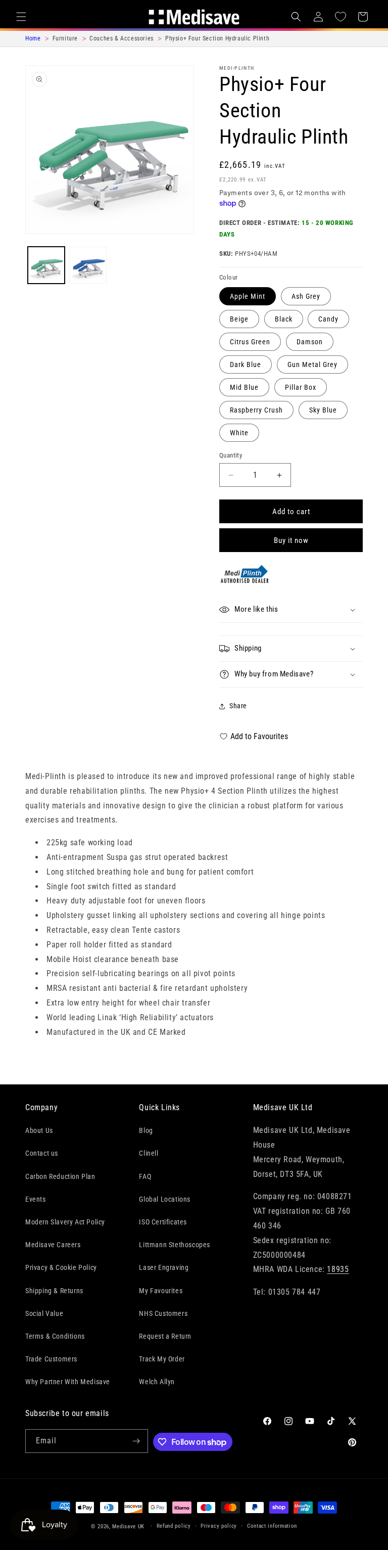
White (239, 433)
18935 (338, 1269)
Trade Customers (51, 1359)
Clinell (148, 1153)
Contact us (41, 1153)
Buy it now (291, 540)
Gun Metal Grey (312, 364)
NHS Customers (163, 1313)
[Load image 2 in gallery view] (88, 265)
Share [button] (238, 706)
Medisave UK (128, 1526)
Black (284, 319)
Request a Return (165, 1336)
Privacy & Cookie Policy (61, 1267)
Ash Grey (306, 296)
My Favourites (160, 1291)
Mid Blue (244, 387)
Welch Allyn (157, 1382)
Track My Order (161, 1359)
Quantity (230, 455)
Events (35, 1199)
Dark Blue (245, 364)
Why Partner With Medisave (67, 1382)
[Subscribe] (136, 1441)
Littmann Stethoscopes (174, 1245)
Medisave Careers (53, 1245)
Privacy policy (219, 1526)
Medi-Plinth (236, 68)
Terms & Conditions (55, 1336)
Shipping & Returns (54, 1291)
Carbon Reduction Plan (60, 1176)
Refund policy (174, 1526)
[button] (21, 17)
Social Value (44, 1313)
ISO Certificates (163, 1222)
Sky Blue (323, 410)
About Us (39, 1130)
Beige (239, 319)
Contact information (272, 1526)
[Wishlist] (340, 17)
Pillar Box (300, 387)
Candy (328, 319)
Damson (310, 342)
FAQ (145, 1176)
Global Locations (164, 1199)
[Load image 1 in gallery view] (46, 265)
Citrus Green (250, 342)
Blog (146, 1130)
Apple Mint (247, 296)
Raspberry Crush (256, 410)
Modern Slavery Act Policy (65, 1222)
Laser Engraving (163, 1267)
